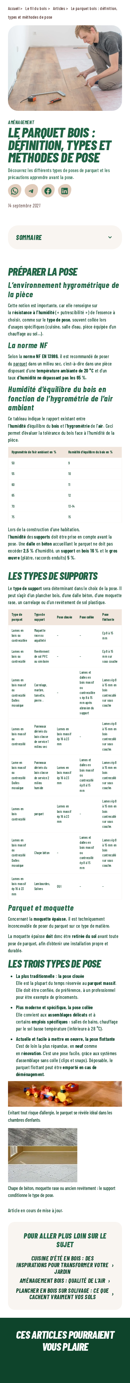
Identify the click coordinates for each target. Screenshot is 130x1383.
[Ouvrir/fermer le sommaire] (110, 237)
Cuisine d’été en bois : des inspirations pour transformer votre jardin (65, 1265)
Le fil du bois (36, 8)
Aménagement (21, 122)
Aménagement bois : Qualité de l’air (65, 1280)
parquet (20, 363)
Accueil (13, 8)
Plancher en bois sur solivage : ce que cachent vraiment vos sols (65, 1294)
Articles (59, 8)
